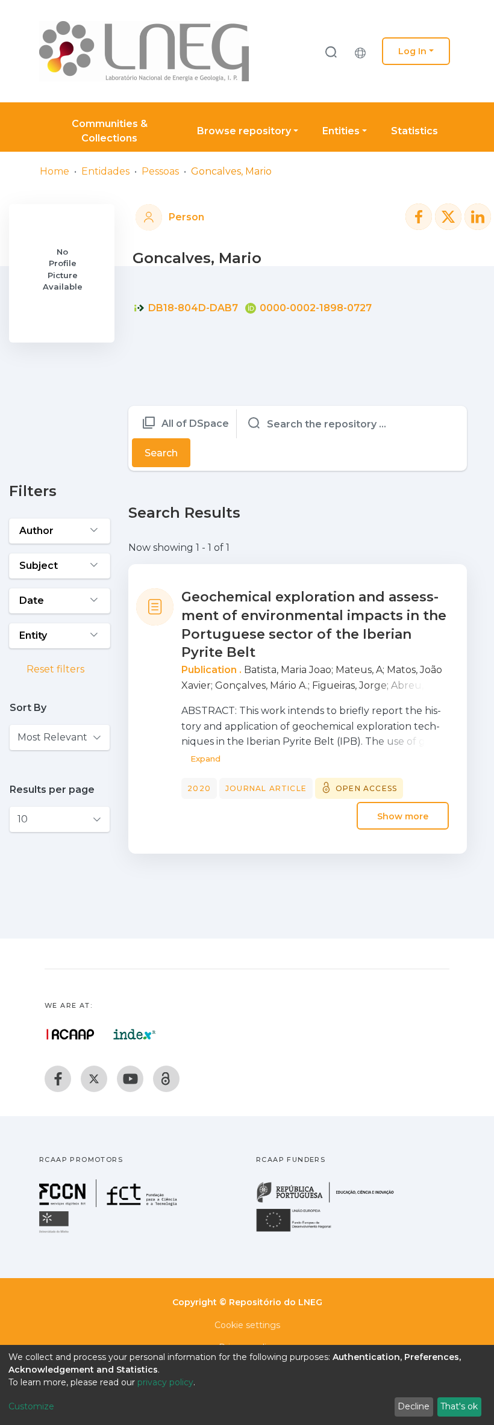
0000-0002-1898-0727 (314, 308)
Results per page (52, 789)
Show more (402, 815)
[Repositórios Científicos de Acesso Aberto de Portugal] (70, 1034)
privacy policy (165, 1382)
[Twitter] (94, 1079)
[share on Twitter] (448, 216)
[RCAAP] (166, 1079)
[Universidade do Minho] (55, 1232)
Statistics (414, 131)
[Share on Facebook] (418, 216)
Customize (31, 1406)
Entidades (105, 171)
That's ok (459, 1406)
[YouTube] (130, 1079)
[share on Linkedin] (477, 216)
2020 (199, 788)
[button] (363, 51)
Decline (414, 1406)
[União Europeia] (300, 1231)
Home (54, 171)
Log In (412, 51)
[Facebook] (58, 1079)
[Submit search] (331, 51)
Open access (366, 788)
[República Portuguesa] (331, 1201)
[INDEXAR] (134, 1034)
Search (161, 453)
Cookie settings (247, 1325)
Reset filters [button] (54, 669)
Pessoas (160, 171)
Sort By (28, 707)
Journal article (266, 788)
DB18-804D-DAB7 (192, 308)
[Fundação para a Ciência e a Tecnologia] (109, 1203)
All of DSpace (195, 423)
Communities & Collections (110, 131)
